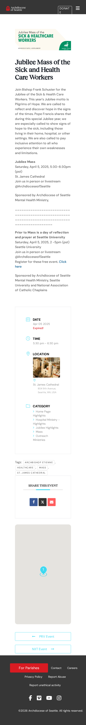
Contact (56, 668)
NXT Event (39, 649)
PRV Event (46, 636)
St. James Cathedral (31, 472)
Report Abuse (57, 677)
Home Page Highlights (42, 413)
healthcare (25, 467)
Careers (72, 668)
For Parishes (29, 668)
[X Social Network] (43, 502)
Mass (39, 431)
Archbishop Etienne (39, 462)
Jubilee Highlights (47, 427)
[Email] (52, 502)
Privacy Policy (33, 677)
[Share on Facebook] (34, 502)
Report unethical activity (45, 685)
